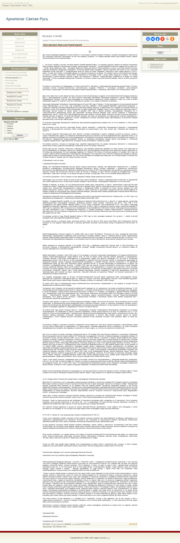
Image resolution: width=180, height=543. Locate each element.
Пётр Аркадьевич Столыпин (15, 95)
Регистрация (16, 5)
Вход (25, 5)
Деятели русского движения (15, 88)
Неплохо (10, 128)
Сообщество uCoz (156, 66)
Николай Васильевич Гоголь (15, 99)
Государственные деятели (14, 75)
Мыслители (9, 80)
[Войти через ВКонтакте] (153, 39)
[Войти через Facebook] (158, 39)
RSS (30, 5)
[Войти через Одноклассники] (172, 39)
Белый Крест (10, 110)
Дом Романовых (11, 107)
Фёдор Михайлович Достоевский (17, 103)
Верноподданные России (65, 40)
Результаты (8, 137)
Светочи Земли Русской (14, 72)
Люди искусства (11, 86)
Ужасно (10, 133)
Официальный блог (157, 64)
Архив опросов (18, 137)
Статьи (52, 40)
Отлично (10, 124)
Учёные (8, 83)
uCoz (108, 538)
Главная (5, 5)
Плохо (9, 130)
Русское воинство (11, 78)
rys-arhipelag (76, 524)
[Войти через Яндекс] (162, 39)
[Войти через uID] (148, 39)
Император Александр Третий (16, 91)
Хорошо (10, 126)
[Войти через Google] (167, 39)
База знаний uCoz (156, 67)
